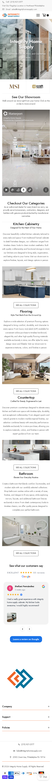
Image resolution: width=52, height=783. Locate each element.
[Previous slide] (5, 49)
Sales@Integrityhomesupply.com (29, 750)
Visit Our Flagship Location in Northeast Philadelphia (23, 5)
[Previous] (22, 629)
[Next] (29, 629)
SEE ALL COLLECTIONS (26, 305)
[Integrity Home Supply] (14, 86)
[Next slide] (45, 49)
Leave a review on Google (26, 639)
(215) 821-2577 (27, 744)
